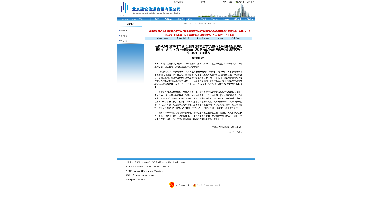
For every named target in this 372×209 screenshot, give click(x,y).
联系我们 (240, 2)
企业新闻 (123, 30)
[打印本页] (220, 38)
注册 (231, 2)
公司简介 (179, 19)
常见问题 (237, 19)
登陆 (224, 2)
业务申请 (226, 19)
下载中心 (214, 19)
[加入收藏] (235, 38)
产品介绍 (202, 19)
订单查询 (250, 2)
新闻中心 (191, 19)
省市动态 (123, 41)
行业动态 (123, 36)
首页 (157, 19)
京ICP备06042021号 (181, 185)
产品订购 (168, 19)
